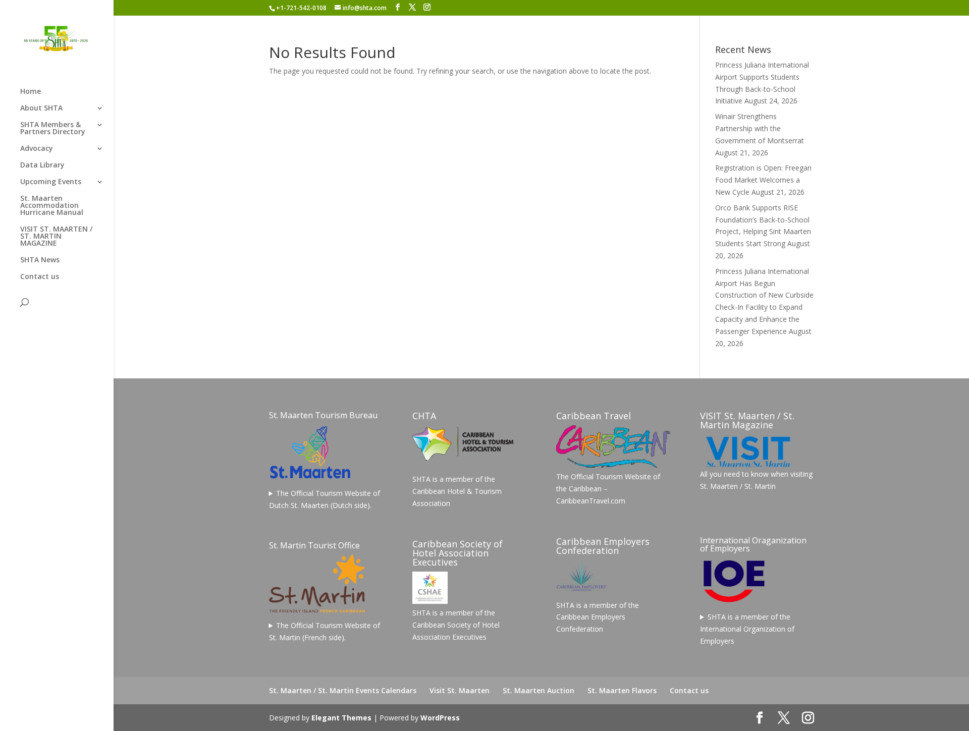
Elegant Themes (341, 717)
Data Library (42, 165)
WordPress (440, 717)
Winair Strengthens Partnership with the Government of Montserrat (759, 128)
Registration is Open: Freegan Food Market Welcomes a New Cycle (763, 180)
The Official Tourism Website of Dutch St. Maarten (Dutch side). (325, 499)
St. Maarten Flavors (622, 690)
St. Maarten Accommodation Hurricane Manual (51, 206)
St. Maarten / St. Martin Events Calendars (342, 690)
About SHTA (41, 108)
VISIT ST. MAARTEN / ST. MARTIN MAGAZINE (56, 237)
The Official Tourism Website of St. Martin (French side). (325, 631)
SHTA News (40, 260)
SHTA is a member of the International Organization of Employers (747, 629)
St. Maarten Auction (538, 690)
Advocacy (36, 149)
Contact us (39, 277)
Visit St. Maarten (459, 690)
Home (30, 92)
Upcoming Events (50, 182)
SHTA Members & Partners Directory (52, 128)
